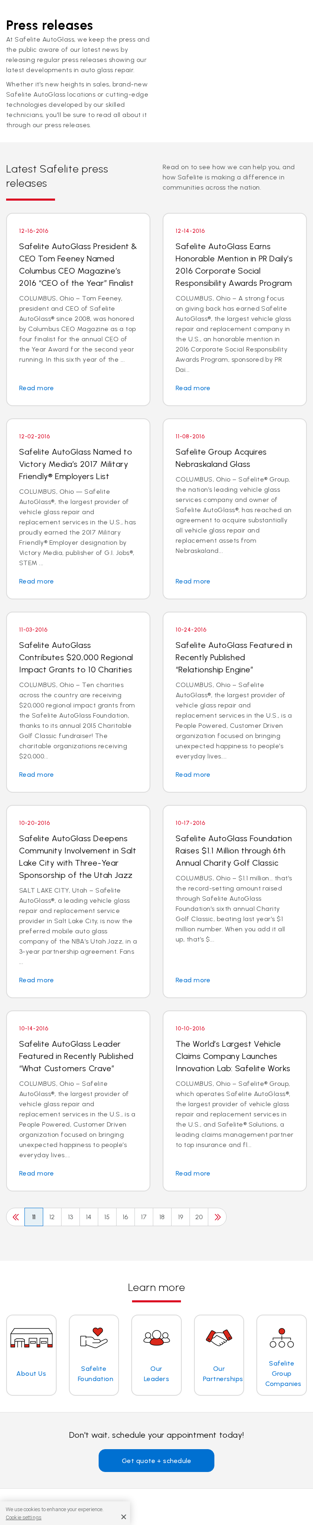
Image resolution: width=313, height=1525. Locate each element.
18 (162, 1217)
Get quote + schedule (157, 1461)
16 (125, 1217)
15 (107, 1217)
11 (34, 1217)
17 (144, 1217)
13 (70, 1217)
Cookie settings (24, 1517)
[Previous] (15, 1217)
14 (89, 1217)
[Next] (217, 1217)
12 (52, 1217)
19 (180, 1217)
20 (199, 1217)
